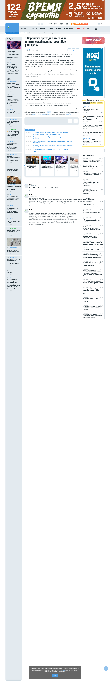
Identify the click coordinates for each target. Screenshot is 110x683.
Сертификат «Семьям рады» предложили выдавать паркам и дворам (61, 167)
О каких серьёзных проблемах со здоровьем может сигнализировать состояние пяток (13, 145)
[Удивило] (44, 121)
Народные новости (38, 29)
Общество (12, 63)
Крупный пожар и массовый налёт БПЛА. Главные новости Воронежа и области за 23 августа (13, 86)
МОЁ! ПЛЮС (81, 29)
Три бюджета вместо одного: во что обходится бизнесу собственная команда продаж (76, 167)
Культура (23, 33)
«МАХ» (48, 112)
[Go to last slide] (24, 165)
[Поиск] (101, 29)
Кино (45, 33)
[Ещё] (96, 29)
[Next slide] (79, 165)
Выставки (31, 33)
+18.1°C (55, 24)
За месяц (100, 102)
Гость (30, 184)
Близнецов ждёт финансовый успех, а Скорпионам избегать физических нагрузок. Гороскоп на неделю (13, 54)
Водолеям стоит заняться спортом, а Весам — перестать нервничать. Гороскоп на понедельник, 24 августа (13, 100)
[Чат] (106, 668)
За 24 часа (86, 102)
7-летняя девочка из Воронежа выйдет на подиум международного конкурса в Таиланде (13, 209)
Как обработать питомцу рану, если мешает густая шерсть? (14, 188)
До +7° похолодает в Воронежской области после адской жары (13, 198)
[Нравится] (28, 121)
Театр (51, 33)
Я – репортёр (13, 129)
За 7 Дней (93, 102)
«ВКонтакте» (42, 114)
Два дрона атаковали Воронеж (13, 271)
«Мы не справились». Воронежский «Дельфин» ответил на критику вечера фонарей (14, 133)
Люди (11, 205)
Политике (62, 670)
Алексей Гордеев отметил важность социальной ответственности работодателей (32, 167)
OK (55, 676)
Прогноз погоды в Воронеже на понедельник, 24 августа (14, 112)
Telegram (34, 114)
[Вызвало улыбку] (33, 121)
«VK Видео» (68, 114)
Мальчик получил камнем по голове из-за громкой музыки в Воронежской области (13, 158)
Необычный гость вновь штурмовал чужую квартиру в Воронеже (13, 250)
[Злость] (54, 121)
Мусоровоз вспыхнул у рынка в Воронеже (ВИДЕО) (13, 123)
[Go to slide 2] (93, 44)
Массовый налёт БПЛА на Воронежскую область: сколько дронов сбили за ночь (13, 261)
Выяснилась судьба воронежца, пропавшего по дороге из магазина (13, 169)
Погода (58, 29)
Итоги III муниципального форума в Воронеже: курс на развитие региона (47, 167)
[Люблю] (39, 121)
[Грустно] (49, 121)
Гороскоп (12, 49)
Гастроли (39, 33)
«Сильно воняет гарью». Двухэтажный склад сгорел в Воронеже (13, 232)
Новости (24, 29)
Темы (89, 29)
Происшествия (69, 29)
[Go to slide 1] (92, 44)
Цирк (57, 33)
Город (51, 29)
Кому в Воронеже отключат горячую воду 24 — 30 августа (13, 221)
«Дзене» (49, 114)
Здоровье (12, 141)
